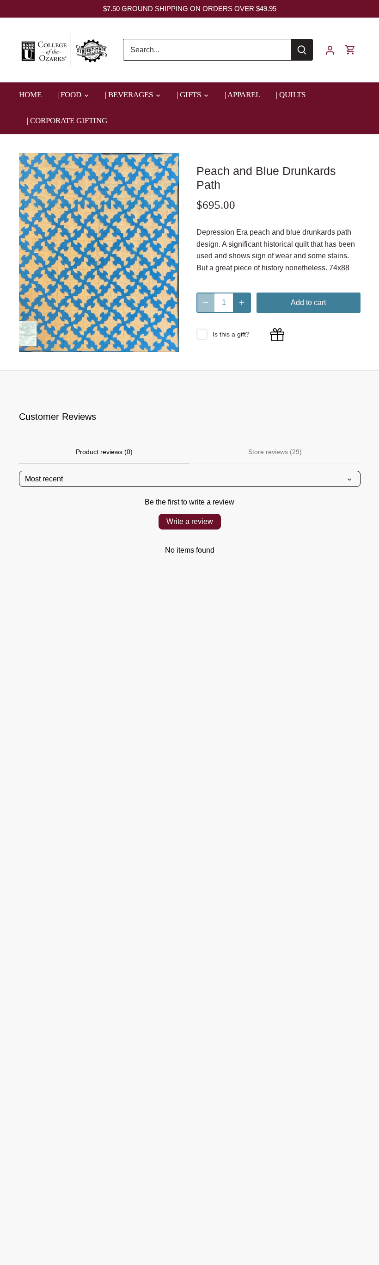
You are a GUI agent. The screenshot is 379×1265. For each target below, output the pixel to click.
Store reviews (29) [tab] (275, 451)
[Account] (330, 49)
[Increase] (242, 302)
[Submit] (301, 49)
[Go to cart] (350, 49)
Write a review (189, 521)
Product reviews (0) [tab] (104, 451)
